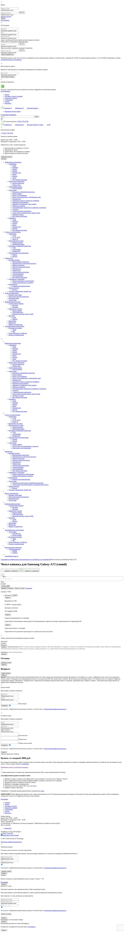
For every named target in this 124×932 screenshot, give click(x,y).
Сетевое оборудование (16, 303)
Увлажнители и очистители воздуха (24, 263)
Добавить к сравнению (32, 571)
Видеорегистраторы (15, 328)
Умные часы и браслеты (16, 181)
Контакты (8, 103)
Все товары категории (19, 180)
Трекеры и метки (18, 214)
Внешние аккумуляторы (20, 202)
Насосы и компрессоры (16, 335)
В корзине (28, 588)
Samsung (15, 167)
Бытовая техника (14, 260)
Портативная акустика (16, 241)
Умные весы (16, 270)
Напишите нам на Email (12, 111)
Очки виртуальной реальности (19, 296)
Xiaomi (14, 169)
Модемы (15, 307)
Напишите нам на (11, 835)
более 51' (15, 239)
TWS (14, 248)
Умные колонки (17, 242)
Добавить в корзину (7, 588)
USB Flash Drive (17, 312)
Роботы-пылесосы (18, 265)
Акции (7, 94)
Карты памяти (17, 193)
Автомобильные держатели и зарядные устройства (29, 207)
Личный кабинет (32, 108)
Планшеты (12, 218)
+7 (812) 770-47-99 (22, 121)
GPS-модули (16, 533)
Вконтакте (8, 828)
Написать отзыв (6, 662)
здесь (42, 791)
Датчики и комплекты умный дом (20, 291)
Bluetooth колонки (18, 244)
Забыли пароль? (6, 16)
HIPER (14, 551)
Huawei (14, 176)
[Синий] (3, 579)
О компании (9, 100)
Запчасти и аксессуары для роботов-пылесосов (27, 483)
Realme (14, 171)
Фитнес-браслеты (18, 183)
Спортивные (16, 249)
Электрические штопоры (20, 272)
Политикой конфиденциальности (55, 709)
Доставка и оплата (11, 806)
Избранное (19, 108)
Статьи (7, 101)
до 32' (14, 235)
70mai (14, 330)
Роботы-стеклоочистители (21, 267)
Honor (14, 174)
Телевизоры (12, 234)
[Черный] (8, 579)
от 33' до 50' (16, 237)
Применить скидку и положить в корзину (14, 767)
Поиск (36, 116)
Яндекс (14, 256)
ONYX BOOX (17, 188)
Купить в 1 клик (19, 588)
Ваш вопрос (23, 703)
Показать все (16, 173)
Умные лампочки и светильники (23, 281)
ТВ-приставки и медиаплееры (18, 253)
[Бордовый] (6, 579)
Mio (13, 331)
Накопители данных (15, 309)
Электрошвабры (17, 275)
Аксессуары (12, 190)
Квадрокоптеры (14, 298)
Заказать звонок (6, 871)
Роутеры (15, 305)
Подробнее (25, 764)
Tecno (14, 178)
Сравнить (8, 108)
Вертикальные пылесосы (20, 262)
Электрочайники (18, 274)
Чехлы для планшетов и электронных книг (26, 197)
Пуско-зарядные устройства (18, 333)
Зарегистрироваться (7, 54)
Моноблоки (12, 321)
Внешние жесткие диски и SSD (22, 314)
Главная (7, 802)
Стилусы (15, 209)
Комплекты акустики (16, 423)
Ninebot (14, 553)
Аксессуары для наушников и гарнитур (25, 446)
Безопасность (13, 284)
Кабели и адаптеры (18, 206)
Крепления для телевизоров (21, 448)
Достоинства (23, 735)
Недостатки (23, 739)
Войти (3, 18)
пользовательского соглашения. (11, 59)
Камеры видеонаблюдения (21, 286)
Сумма (44, 125)
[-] (11, 579)
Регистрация (5, 20)
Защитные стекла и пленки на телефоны (25, 200)
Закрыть (7, 597)
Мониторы (12, 323)
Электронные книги (15, 186)
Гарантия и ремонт (11, 98)
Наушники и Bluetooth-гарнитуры (23, 192)
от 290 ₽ (14, 595)
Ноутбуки (12, 316)
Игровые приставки (15, 295)
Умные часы (16, 185)
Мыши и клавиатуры (15, 324)
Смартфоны (12, 164)
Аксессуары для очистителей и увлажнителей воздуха (30, 484)
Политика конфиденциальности (11, 842)
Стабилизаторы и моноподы (21, 211)
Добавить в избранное (11, 571)
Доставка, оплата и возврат (14, 96)
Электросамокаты (14, 549)
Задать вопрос (6, 673)
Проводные (16, 251)
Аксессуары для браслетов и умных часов (26, 213)
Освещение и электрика (16, 279)
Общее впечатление (25, 743)
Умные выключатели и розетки (22, 282)
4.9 (2, 118)
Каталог (4, 159)
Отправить (5, 705)
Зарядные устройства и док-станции (24, 204)
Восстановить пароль (8, 77)
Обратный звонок (7, 157)
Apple (14, 166)
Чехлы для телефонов (19, 195)
